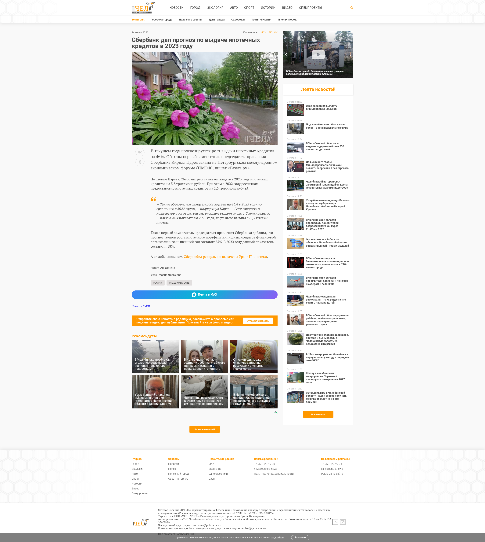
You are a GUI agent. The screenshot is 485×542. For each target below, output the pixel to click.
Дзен (212, 478)
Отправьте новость (258, 320)
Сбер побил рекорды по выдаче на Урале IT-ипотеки (225, 256)
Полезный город (178, 473)
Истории (268, 7)
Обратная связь (178, 478)
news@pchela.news (265, 468)
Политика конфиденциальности (274, 473)
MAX (263, 32)
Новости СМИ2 (141, 306)
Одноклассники (218, 473)
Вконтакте (215, 468)
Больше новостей (205, 429)
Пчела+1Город (287, 19)
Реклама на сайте (332, 473)
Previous (286, 54)
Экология (215, 7)
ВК (270, 32)
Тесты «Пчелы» (261, 19)
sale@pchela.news (332, 468)
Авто (234, 7)
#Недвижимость (179, 283)
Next (350, 54)
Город (195, 7)
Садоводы (238, 19)
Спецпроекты (310, 7)
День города (217, 19)
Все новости (318, 414)
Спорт (249, 7)
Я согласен (300, 537)
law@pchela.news (255, 528)
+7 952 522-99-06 (264, 463)
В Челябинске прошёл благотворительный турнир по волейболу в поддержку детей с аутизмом (315, 72)
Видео (287, 7)
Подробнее (277, 537)
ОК (276, 32)
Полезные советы (190, 19)
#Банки (157, 283)
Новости (177, 7)
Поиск (172, 468)
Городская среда (161, 19)
